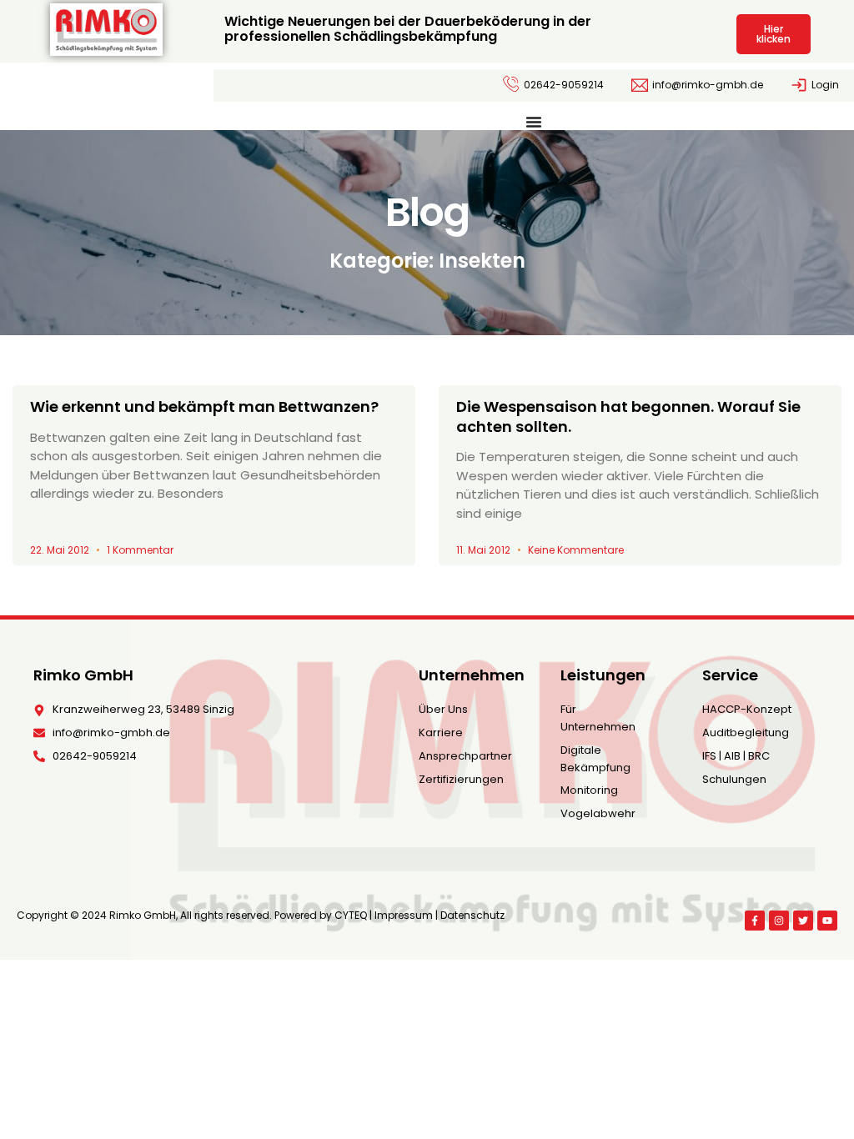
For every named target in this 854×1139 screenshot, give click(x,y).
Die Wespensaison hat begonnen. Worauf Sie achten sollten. (628, 416)
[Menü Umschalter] (533, 121)
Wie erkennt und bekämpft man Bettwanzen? (204, 406)
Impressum (403, 915)
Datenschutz (472, 915)
